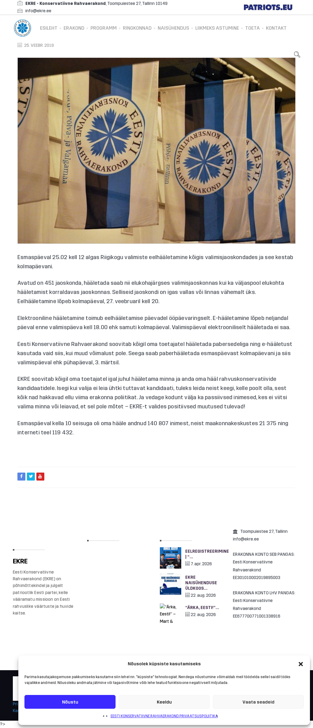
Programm (103, 28)
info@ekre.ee (38, 10)
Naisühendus (173, 28)
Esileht (48, 28)
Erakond (74, 28)
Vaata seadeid (258, 702)
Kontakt (276, 28)
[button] (301, 664)
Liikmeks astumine (217, 28)
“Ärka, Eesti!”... (202, 607)
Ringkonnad (137, 28)
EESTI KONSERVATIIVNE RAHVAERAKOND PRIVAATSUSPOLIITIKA (164, 716)
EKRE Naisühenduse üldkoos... (201, 583)
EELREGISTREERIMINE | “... (205, 554)
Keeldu (164, 702)
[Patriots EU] (268, 7)
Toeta (252, 28)
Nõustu (70, 702)
